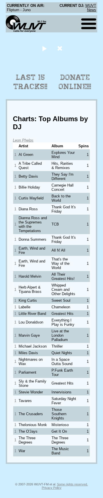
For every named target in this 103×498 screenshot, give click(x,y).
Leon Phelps (23, 140)
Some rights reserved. (72, 484)
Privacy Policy (52, 487)
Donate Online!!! (75, 82)
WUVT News (90, 7)
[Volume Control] (60, 48)
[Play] (44, 48)
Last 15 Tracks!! (30, 82)
